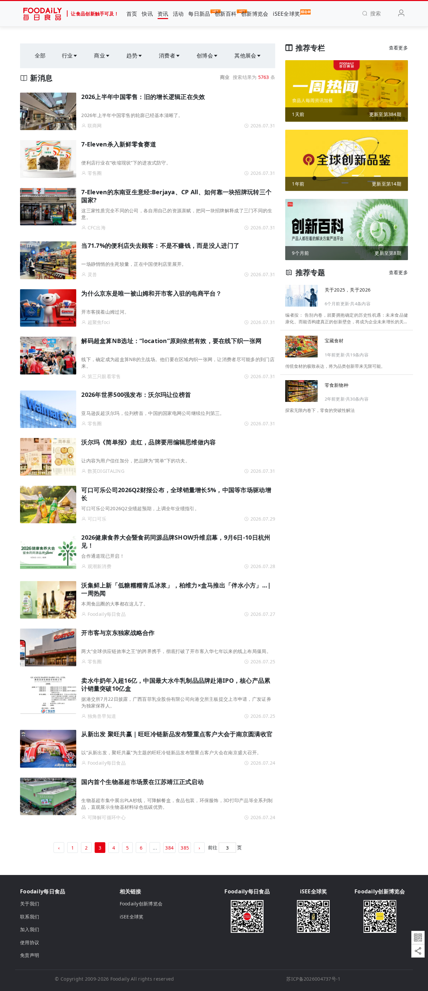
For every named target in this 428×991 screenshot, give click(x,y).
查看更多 (398, 47)
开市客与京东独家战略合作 (117, 633)
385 (185, 848)
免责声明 (29, 955)
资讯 (163, 13)
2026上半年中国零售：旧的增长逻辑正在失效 (143, 97)
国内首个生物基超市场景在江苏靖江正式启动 (142, 782)
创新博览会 (254, 13)
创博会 (205, 55)
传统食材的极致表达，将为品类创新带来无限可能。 (335, 366)
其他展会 (245, 55)
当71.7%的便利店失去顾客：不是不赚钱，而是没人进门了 (160, 245)
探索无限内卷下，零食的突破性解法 (320, 411)
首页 (131, 13)
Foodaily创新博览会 (141, 903)
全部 (40, 55)
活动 (178, 13)
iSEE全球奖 (286, 13)
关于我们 (29, 903)
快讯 (147, 13)
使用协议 (29, 942)
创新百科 (225, 13)
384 (169, 848)
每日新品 (199, 13)
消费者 (167, 55)
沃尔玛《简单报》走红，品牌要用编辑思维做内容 (148, 442)
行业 (67, 55)
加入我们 (29, 929)
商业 (99, 55)
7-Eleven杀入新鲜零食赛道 (118, 144)
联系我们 (29, 916)
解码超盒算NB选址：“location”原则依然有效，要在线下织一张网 (171, 341)
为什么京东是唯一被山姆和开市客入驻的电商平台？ (151, 293)
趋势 (131, 55)
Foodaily (119, 979)
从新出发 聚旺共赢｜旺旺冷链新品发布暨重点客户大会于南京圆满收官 (177, 734)
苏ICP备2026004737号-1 (313, 979)
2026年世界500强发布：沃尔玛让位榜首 (136, 395)
